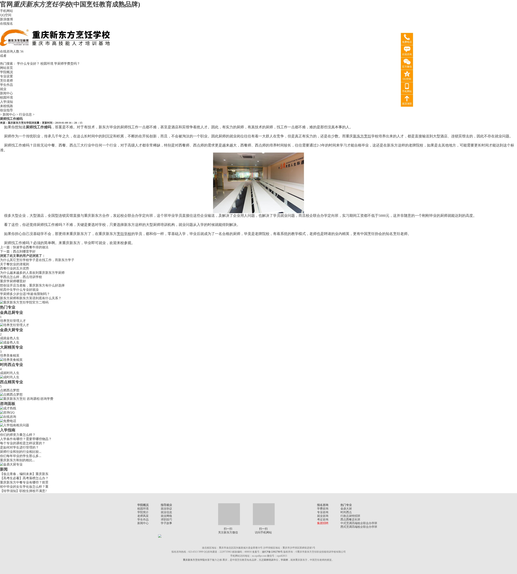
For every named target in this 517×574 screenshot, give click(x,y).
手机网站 (6, 11)
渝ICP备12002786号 (272, 551)
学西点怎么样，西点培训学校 (21, 277)
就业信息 (166, 512)
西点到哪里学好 (24, 251)
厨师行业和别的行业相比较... (20, 451)
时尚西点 (346, 512)
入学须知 (6, 101)
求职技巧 (166, 519)
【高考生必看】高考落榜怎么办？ (24, 478)
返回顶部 (407, 103)
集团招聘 (322, 523)
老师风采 (143, 515)
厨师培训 (268, 559)
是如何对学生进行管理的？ (19, 447)
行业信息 (25, 114)
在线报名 (6, 23)
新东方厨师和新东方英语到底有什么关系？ (30, 298)
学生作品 (6, 84)
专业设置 (6, 76)
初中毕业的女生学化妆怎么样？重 (24, 486)
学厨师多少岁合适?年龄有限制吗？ (25, 294)
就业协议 (166, 508)
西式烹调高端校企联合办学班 (358, 526)
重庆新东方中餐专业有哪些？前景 (24, 482)
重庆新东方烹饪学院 (20, 122)
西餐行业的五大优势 (14, 268)
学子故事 (166, 523)
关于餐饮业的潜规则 (14, 264)
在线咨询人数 (9, 51)
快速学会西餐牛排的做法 (30, 247)
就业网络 (166, 515)
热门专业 (7, 307)
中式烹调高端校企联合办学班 (358, 523)
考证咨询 (322, 519)
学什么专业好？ (28, 63)
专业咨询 (322, 512)
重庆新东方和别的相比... (17, 460)
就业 (3, 89)
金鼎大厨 (346, 508)
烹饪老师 (6, 80)
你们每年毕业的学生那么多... (20, 456)
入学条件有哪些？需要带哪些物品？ (26, 439)
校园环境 (46, 63)
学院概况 (6, 72)
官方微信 (407, 66)
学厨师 (284, 559)
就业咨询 (322, 515)
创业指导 (6, 110)
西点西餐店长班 (350, 519)
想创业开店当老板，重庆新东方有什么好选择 (32, 285)
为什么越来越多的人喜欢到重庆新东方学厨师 (32, 272)
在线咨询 (407, 54)
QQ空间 (5, 15)
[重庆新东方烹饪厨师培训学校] (55, 48)
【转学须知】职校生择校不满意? (23, 491)
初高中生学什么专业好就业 (19, 289)
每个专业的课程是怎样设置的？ (22, 443)
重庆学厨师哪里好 (13, 281)
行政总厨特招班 (350, 515)
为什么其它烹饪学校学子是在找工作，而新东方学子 (37, 260)
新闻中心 (6, 93)
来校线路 (6, 106)
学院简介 (143, 512)
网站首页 (6, 68)
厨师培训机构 (164, 225)
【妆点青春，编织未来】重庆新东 (24, 474)
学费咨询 (322, 508)
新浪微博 (6, 19)
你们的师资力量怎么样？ (18, 434)
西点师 (260, 145)
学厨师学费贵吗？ (67, 63)
